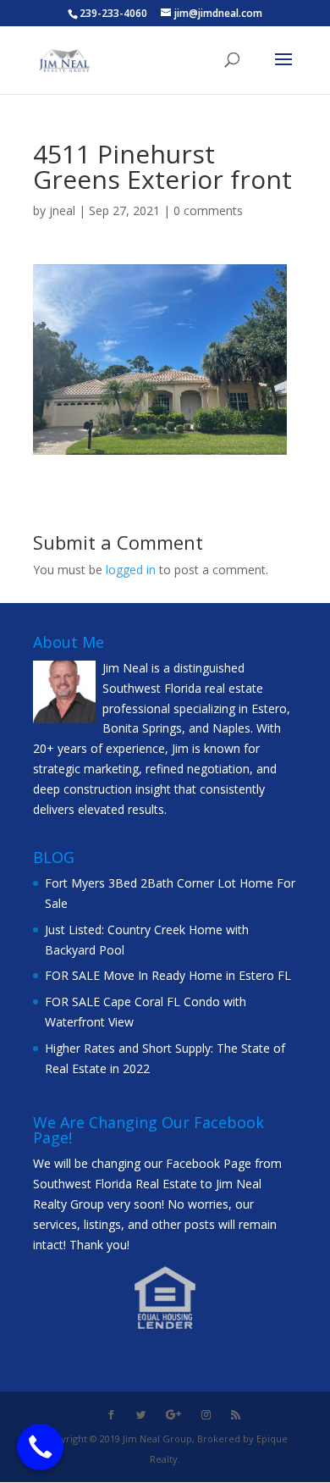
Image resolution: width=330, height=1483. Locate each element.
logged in (131, 570)
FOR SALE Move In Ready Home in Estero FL (168, 975)
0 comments (208, 210)
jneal (62, 210)
